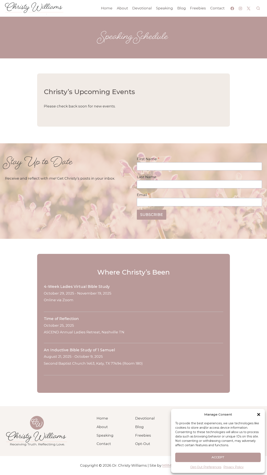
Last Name (146, 177)
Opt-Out (142, 444)
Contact (217, 8)
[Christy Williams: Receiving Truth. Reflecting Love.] (36, 431)
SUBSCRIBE (151, 214)
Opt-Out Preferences (205, 467)
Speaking (164, 8)
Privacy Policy (233, 467)
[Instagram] (240, 8)
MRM (166, 465)
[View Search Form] (258, 8)
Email (143, 195)
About (122, 8)
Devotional (142, 8)
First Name (148, 159)
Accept (218, 457)
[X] (248, 8)
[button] (259, 414)
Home (106, 8)
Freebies (198, 8)
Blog (181, 8)
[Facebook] (232, 8)
